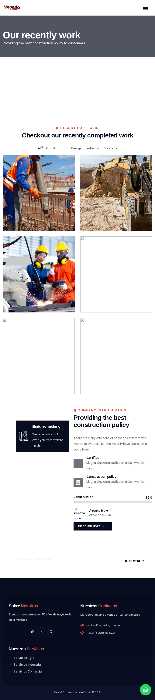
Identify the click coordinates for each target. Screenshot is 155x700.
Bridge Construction (30, 302)
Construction (25, 217)
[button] (145, 689)
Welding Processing (30, 384)
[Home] (12, 8)
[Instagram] (41, 632)
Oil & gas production (108, 384)
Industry (23, 381)
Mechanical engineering (110, 221)
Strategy (23, 299)
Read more (133, 561)
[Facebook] (32, 632)
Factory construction (108, 302)
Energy (99, 217)
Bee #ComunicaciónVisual (72, 692)
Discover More (89, 526)
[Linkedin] (51, 632)
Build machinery (28, 221)
